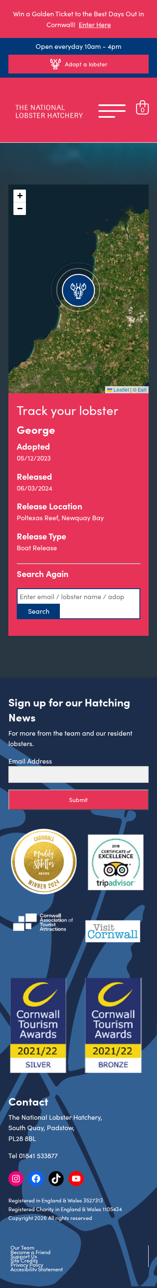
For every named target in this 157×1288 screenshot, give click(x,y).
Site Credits (24, 1260)
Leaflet (120, 389)
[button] (78, 289)
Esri (142, 389)
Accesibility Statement (36, 1269)
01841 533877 (38, 1155)
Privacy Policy (26, 1265)
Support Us (23, 1256)
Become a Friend (30, 1252)
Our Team (22, 1247)
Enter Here (95, 24)
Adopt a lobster (86, 64)
